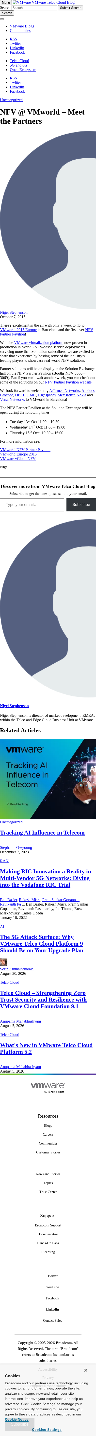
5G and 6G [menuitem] (18, 65)
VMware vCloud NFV (18, 458)
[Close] (85, 1370)
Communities (20, 30)
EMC (31, 395)
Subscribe (81, 505)
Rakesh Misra (29, 900)
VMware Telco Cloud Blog (53, 2)
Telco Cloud (9, 982)
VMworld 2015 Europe (18, 330)
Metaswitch (67, 395)
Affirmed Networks (64, 390)
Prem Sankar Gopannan (61, 900)
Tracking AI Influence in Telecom (42, 832)
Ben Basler (8, 900)
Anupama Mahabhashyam (20, 1021)
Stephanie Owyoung (16, 847)
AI (2, 926)
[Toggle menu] (2, 19)
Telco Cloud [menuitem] (19, 61)
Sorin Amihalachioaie (16, 969)
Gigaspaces (47, 395)
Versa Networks (12, 399)
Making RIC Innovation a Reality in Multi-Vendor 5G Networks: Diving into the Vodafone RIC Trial (45, 878)
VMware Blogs (22, 26)
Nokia (81, 395)
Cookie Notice (17, 1419)
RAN (4, 861)
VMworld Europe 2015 (18, 454)
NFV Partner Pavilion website (68, 382)
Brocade (6, 395)
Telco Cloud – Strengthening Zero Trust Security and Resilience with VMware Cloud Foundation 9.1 (43, 999)
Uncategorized (11, 100)
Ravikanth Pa (10, 904)
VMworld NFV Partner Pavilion (25, 450)
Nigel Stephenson (14, 312)
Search (5, 7)
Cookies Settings (47, 1430)
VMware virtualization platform (38, 342)
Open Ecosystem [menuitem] (23, 70)
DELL (20, 395)
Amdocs (88, 390)
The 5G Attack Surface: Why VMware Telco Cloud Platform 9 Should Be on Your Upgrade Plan (41, 944)
